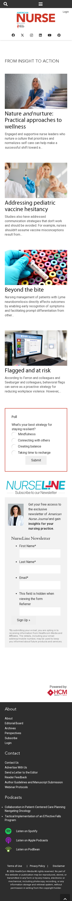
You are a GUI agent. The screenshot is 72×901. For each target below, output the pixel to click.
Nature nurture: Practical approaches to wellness (33, 120)
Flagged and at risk (28, 371)
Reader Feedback (16, 777)
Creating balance (29, 446)
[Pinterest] (59, 35)
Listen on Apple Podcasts (32, 840)
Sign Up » (23, 620)
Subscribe (11, 738)
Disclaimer (59, 866)
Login (66, 11)
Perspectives (13, 733)
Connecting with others (34, 440)
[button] (5, 4)
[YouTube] (49, 35)
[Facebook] (13, 35)
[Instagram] (31, 35)
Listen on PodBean (28, 849)
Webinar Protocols (16, 787)
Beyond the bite (24, 290)
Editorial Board (14, 723)
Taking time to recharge (34, 453)
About (9, 718)
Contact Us (12, 762)
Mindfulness (27, 434)
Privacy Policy (37, 866)
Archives (10, 728)
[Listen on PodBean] (10, 849)
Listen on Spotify (26, 831)
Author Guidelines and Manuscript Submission (34, 782)
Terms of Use (14, 866)
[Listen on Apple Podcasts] (10, 840)
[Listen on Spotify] (10, 831)
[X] (22, 35)
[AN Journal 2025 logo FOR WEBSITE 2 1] (36, 21)
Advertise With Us (16, 767)
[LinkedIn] (40, 35)
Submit (36, 460)
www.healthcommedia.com (48, 700)
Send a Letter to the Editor (21, 772)
